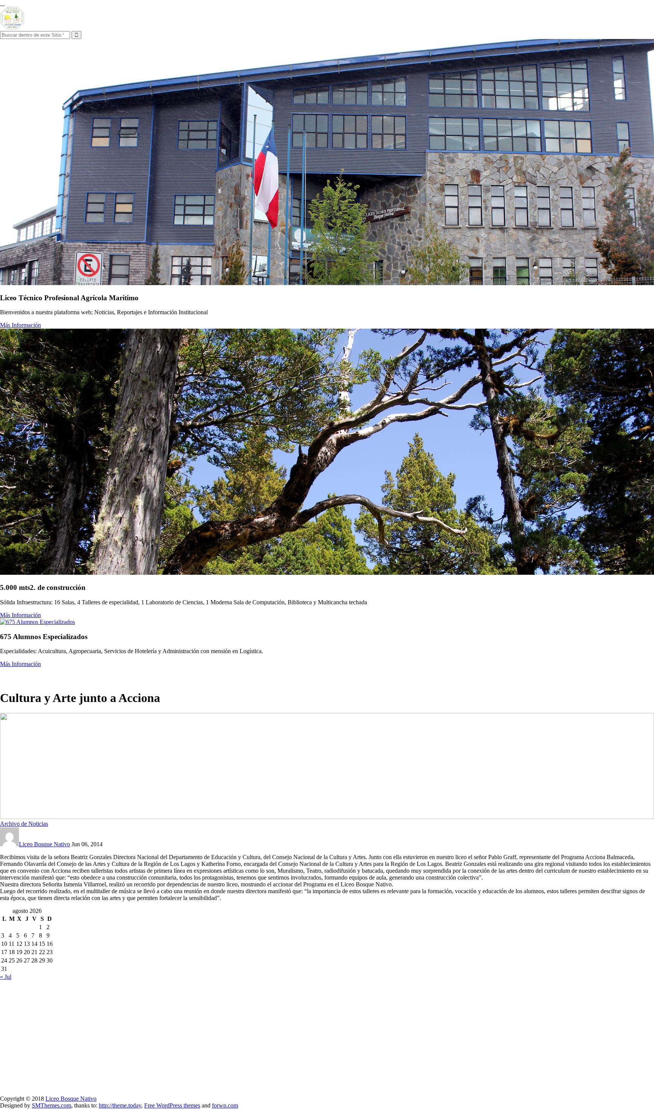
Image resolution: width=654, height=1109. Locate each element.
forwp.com (225, 1105)
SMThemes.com (51, 1105)
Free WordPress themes (172, 1105)
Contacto (208, 675)
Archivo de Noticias (24, 823)
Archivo (139, 675)
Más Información (20, 325)
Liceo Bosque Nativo (44, 844)
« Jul (5, 976)
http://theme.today (120, 1105)
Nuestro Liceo (19, 675)
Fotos (161, 675)
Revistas (183, 675)
